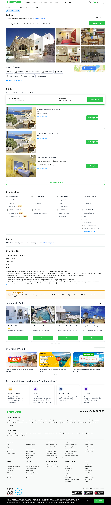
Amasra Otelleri (23, 423)
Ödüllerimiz (68, 477)
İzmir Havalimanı (89, 451)
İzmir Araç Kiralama (70, 449)
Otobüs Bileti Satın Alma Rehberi (54, 458)
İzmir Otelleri (29, 451)
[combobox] (34, 100)
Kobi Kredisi (10, 473)
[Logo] (14, 2)
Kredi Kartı (9, 475)
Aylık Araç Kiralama (70, 453)
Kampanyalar (88, 466)
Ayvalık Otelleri (34, 423)
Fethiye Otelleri (30, 455)
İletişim (67, 466)
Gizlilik (86, 481)
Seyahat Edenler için (51, 464)
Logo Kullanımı (69, 475)
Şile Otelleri (63, 423)
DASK (27, 477)
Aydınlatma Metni (89, 477)
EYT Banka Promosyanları (13, 466)
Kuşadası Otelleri (53, 423)
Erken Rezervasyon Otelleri (33, 433)
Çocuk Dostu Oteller (70, 433)
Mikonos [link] (22, 7)
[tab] (11, 24)
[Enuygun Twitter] (97, 411)
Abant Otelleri (97, 420)
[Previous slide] (9, 117)
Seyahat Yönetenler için (52, 466)
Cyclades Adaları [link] (30, 7)
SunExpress (10, 449)
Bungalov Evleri (81, 433)
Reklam (67, 470)
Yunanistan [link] (16, 7)
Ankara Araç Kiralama (71, 447)
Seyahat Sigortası (31, 468)
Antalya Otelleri (30, 447)
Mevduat (9, 477)
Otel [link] (10, 7)
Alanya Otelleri (11, 420)
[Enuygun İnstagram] (94, 411)
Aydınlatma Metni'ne (71, 500)
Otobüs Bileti (50, 442)
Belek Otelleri (43, 423)
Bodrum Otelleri (30, 449)
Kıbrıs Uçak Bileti (11, 453)
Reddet (19, 502)
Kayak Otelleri (91, 433)
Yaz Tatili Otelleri (21, 436)
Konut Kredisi (10, 468)
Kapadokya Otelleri (12, 423)
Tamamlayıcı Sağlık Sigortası (33, 473)
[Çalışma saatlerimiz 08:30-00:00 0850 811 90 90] (89, 2)
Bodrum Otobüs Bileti (51, 451)
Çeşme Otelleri (21, 420)
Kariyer (67, 473)
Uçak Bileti (10, 442)
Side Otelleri (40, 420)
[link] (7, 7)
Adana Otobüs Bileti (51, 453)
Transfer (87, 442)
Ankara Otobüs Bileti (51, 447)
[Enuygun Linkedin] (100, 411)
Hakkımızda (68, 464)
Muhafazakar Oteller (48, 433)
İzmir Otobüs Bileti (50, 449)
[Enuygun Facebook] (90, 411)
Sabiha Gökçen (89, 444)
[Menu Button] (70, 2)
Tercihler (87, 501)
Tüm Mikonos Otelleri (14, 10)
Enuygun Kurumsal (51, 461)
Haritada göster (90, 68)
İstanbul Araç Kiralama (71, 444)
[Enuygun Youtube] (103, 411)
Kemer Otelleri (30, 420)
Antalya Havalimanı (90, 449)
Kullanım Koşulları (89, 479)
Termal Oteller (20, 433)
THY (8, 444)
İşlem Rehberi (88, 470)
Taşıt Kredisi (10, 470)
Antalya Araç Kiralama (71, 451)
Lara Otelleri (10, 425)
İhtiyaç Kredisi (10, 464)
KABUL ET (99, 501)
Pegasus (9, 447)
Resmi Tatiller (88, 473)
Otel (27, 442)
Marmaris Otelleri (30, 453)
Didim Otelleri (48, 420)
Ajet (8, 451)
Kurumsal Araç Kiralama (71, 455)
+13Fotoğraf (94, 54)
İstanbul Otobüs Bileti (51, 444)
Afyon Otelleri (92, 423)
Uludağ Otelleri (68, 420)
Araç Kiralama (69, 442)
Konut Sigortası (30, 475)
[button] (55, 45)
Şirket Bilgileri (68, 468)
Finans (9, 461)
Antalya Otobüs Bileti (51, 455)
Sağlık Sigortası (30, 470)
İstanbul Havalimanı (90, 447)
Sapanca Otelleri (82, 423)
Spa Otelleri (59, 433)
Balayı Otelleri (10, 433)
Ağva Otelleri (77, 420)
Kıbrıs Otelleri (58, 420)
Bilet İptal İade (88, 475)
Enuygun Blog (88, 464)
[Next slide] (33, 117)
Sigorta (28, 461)
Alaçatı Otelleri (72, 423)
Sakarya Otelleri (87, 420)
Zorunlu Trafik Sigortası (32, 466)
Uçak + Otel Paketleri (31, 458)
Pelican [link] (38, 7)
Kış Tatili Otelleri (11, 436)
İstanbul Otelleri (30, 444)
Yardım (86, 468)
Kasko (28, 464)
